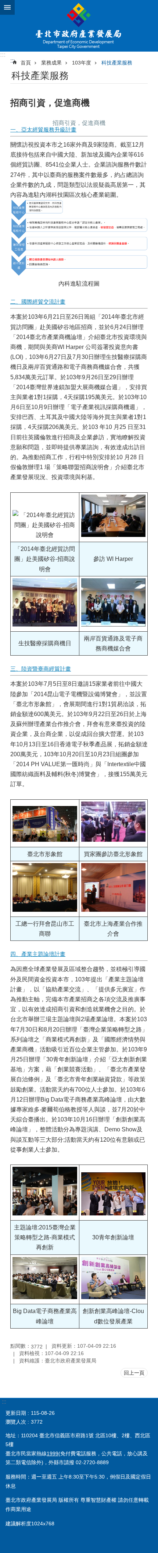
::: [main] (12, 60)
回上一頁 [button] (134, 1373)
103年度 (81, 63)
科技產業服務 (116, 63)
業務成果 (51, 63)
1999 (52, 1453)
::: (3, 55)
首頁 (26, 63)
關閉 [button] (7, 7)
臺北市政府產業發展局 (79, 26)
